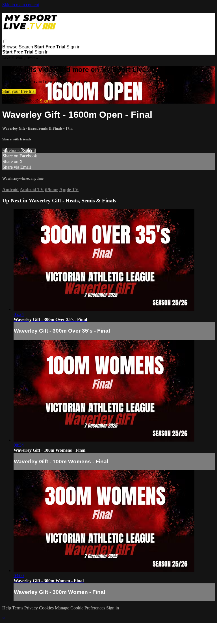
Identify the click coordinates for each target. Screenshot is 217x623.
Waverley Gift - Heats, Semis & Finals (32, 128)
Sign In (41, 52)
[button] (5, 41)
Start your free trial (19, 91)
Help (7, 607)
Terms (18, 607)
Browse (10, 46)
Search (26, 46)
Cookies (47, 607)
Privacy (31, 607)
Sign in (73, 46)
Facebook (11, 150)
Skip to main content (20, 4)
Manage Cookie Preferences (80, 607)
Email (30, 150)
